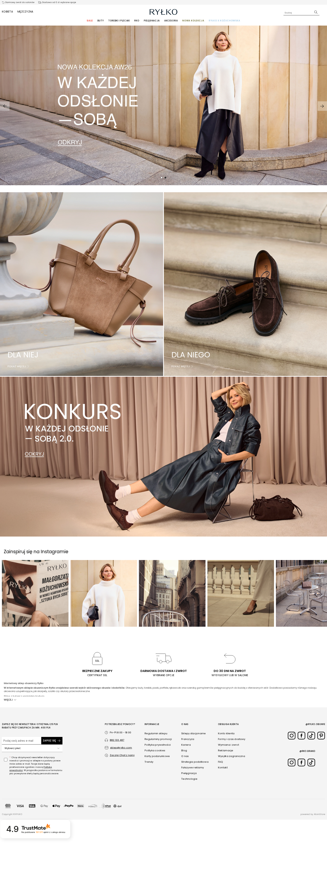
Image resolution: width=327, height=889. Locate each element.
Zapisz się (49, 740)
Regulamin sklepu (156, 733)
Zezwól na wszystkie (238, 858)
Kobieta (7, 11)
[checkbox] (5, 759)
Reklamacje (225, 750)
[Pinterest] (321, 736)
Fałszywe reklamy (192, 767)
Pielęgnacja (152, 20)
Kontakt (223, 767)
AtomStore (319, 814)
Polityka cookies (155, 750)
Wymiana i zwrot (228, 745)
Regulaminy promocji (158, 739)
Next (322, 106)
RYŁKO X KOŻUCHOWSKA (224, 20)
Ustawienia (238, 877)
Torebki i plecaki (119, 20)
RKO (136, 20)
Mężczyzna (25, 11)
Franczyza (187, 739)
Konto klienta (226, 733)
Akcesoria (171, 20)
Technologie (189, 779)
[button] (120, 755)
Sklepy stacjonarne (193, 733)
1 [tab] (162, 178)
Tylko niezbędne (238, 869)
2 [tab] (165, 178)
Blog (184, 750)
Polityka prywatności (158, 745)
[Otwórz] (58, 748)
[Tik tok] (311, 736)
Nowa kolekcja (193, 20)
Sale (90, 20)
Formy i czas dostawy (231, 739)
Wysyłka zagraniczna (231, 756)
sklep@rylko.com (121, 747)
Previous (4, 106)
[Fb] (301, 736)
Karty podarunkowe (157, 756)
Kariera (186, 745)
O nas (185, 756)
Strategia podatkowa (195, 762)
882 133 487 (117, 740)
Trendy (149, 762)
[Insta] (292, 736)
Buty (100, 20)
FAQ (220, 762)
